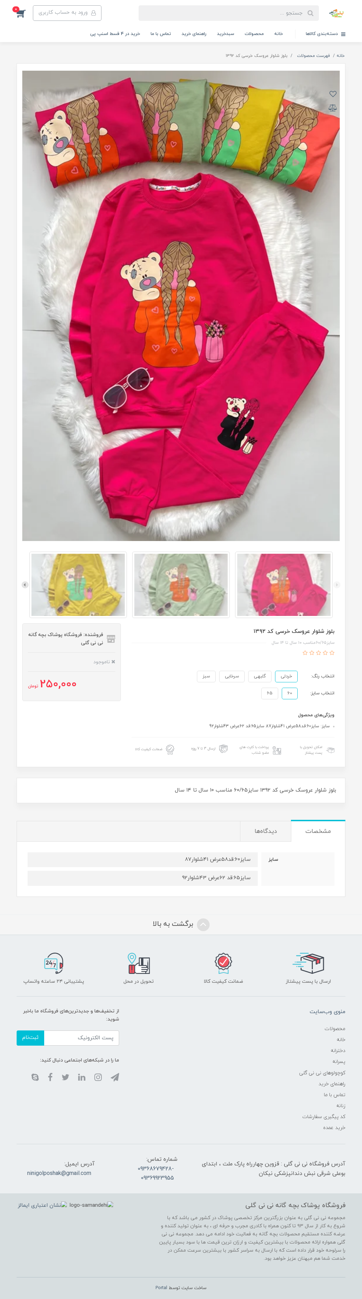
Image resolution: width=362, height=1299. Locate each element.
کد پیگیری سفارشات (323, 1116)
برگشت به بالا (174, 924)
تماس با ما (161, 34)
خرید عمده (334, 1127)
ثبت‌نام (30, 1037)
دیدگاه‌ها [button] (266, 831)
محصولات (254, 34)
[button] (25, 13)
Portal (161, 1288)
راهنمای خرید (194, 34)
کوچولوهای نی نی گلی (322, 1073)
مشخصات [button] (318, 831)
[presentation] (336, 584)
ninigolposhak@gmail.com (59, 1173)
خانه (278, 34)
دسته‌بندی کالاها (322, 34)
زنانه (340, 1106)
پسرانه (338, 1061)
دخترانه (338, 1050)
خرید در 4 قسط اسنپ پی (115, 34)
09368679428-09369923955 (156, 1173)
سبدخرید (225, 34)
